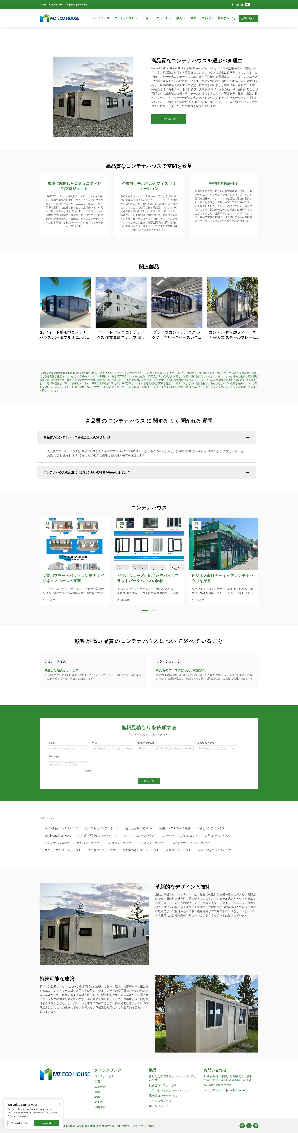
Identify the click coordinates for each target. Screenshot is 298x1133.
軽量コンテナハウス (178, 850)
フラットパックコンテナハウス (168, 1090)
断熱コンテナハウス (89, 842)
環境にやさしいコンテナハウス (192, 842)
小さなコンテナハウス (211, 828)
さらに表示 (49, 599)
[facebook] (232, 4)
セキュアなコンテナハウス (214, 850)
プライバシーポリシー (146, 1125)
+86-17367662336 (52, 4)
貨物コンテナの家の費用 (174, 828)
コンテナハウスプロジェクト (180, 835)
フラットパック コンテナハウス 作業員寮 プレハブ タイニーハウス (121, 335)
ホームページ (101, 18)
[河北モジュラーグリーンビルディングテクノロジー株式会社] (56, 18)
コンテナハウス (124, 18)
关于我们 (207, 18)
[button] (145, 610)
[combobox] (145, 748)
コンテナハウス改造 (57, 842)
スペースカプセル (160, 1100)
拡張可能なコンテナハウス (61, 828)
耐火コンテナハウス (153, 842)
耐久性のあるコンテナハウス (141, 850)
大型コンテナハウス (217, 835)
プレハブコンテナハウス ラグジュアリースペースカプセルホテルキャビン (177, 335)
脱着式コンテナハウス (163, 1095)
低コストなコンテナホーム (102, 828)
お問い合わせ (248, 18)
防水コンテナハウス (121, 842)
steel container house (58, 835)
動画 (193, 18)
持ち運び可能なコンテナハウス (97, 835)
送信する (149, 780)
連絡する (223, 18)
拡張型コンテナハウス (163, 1085)
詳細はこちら (65, 302)
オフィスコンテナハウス (139, 835)
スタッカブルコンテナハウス (63, 850)
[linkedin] (237, 4)
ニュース (162, 18)
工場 (145, 18)
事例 (179, 18)
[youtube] (242, 4)
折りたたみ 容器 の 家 (138, 828)
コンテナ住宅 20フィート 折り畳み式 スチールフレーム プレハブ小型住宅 (233, 335)
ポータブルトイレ (160, 1106)
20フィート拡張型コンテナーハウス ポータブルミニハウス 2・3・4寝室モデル (65, 335)
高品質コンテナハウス (102, 850)
